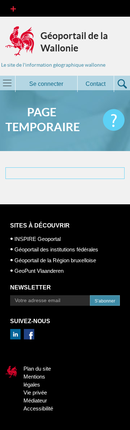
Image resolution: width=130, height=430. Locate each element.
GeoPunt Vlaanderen (39, 271)
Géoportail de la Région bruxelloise (55, 260)
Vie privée (35, 392)
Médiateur (35, 400)
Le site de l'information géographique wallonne (53, 65)
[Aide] (114, 120)
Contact (95, 84)
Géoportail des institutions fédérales (56, 249)
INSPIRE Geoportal (37, 239)
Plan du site (37, 369)
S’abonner (105, 301)
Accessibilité (38, 408)
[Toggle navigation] (13, 8)
